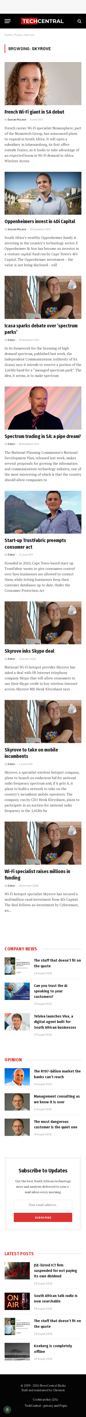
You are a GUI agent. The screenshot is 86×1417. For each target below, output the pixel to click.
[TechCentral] (43, 21)
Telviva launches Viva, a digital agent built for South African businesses (55, 1022)
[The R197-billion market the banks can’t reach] (17, 1077)
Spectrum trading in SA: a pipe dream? (43, 436)
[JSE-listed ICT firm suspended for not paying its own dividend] (17, 1270)
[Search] (79, 21)
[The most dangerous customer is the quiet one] (17, 1127)
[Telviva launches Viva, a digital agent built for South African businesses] (17, 1022)
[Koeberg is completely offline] (17, 1351)
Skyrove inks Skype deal (29, 651)
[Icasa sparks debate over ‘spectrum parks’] (43, 297)
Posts (18, 34)
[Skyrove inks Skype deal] (43, 622)
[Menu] (8, 21)
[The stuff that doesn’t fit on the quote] (17, 966)
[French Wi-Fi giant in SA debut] (43, 83)
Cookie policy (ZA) (45, 1399)
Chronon (59, 1390)
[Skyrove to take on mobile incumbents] (43, 721)
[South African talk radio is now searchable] (17, 1301)
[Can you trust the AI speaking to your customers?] (17, 991)
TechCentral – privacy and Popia (46, 1406)
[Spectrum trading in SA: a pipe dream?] (43, 407)
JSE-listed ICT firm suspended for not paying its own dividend (55, 1271)
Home (8, 34)
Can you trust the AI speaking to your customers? (50, 991)
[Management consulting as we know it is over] (17, 1102)
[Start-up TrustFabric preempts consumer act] (43, 512)
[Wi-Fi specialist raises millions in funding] (43, 843)
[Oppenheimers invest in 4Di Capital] (43, 193)
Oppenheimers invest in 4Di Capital (40, 221)
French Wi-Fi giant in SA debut (34, 112)
